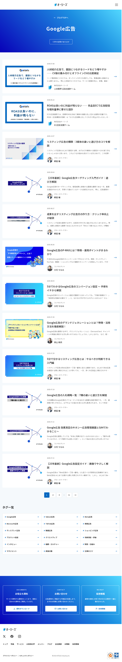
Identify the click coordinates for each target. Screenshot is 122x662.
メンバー (41, 644)
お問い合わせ (62, 608)
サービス (20, 644)
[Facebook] (12, 636)
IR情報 (67, 644)
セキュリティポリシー (26, 656)
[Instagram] (19, 636)
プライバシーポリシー (10, 656)
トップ (5, 644)
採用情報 (102, 608)
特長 (12, 644)
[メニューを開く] (116, 4)
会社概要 (58, 644)
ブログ (49, 644)
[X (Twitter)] (4, 636)
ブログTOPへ (62, 17)
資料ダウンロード (23, 608)
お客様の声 (30, 644)
